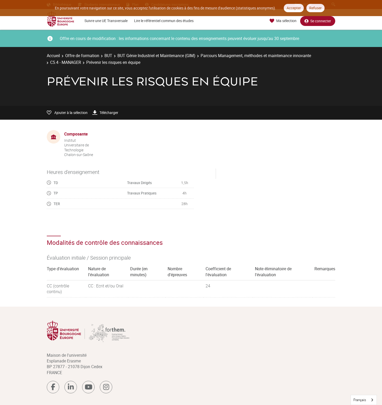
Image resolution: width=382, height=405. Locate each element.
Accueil (53, 55)
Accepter (294, 7)
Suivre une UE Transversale (106, 20)
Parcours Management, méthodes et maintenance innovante (256, 55)
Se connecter (320, 20)
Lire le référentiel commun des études (164, 20)
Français (359, 399)
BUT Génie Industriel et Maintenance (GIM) (156, 55)
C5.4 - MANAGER (65, 62)
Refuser (315, 7)
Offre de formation (82, 55)
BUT (108, 55)
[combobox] (364, 400)
